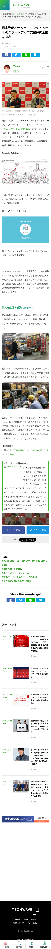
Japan (25, 919)
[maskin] (7, 66)
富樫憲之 (7, 580)
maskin (17, 66)
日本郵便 (19, 580)
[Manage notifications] (5, 944)
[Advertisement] (25, 867)
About (17, 919)
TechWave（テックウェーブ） (21, 5)
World (33, 919)
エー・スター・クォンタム (16, 572)
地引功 (33, 576)
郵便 (29, 580)
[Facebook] (14, 71)
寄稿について (18, 923)
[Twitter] (18, 71)
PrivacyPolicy (32, 923)
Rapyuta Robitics (12, 568)
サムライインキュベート (15, 576)
